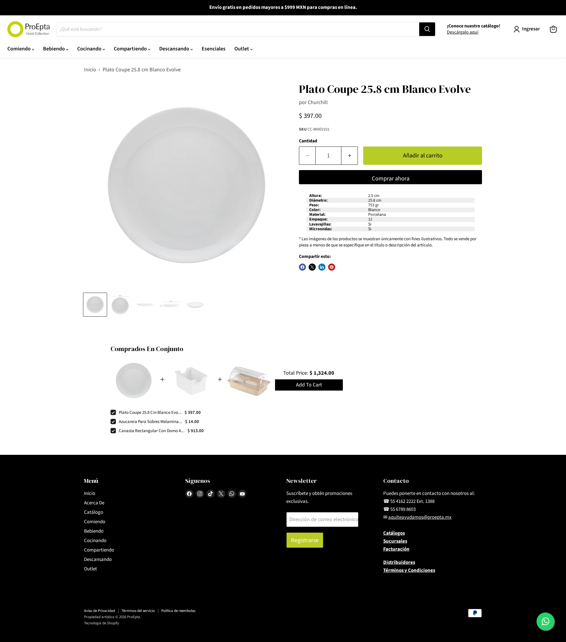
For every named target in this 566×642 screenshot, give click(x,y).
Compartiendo (131, 48)
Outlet (242, 48)
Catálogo (93, 512)
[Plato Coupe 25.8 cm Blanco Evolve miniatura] (95, 304)
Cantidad (308, 141)
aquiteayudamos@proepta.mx (420, 517)
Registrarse (305, 540)
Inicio (90, 70)
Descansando (174, 48)
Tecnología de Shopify (101, 623)
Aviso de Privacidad (99, 610)
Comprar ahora (390, 178)
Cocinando (90, 48)
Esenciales (214, 48)
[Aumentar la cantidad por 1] (349, 155)
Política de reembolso (178, 610)
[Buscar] (427, 29)
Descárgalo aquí (462, 32)
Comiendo (19, 48)
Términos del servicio (138, 610)
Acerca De (94, 502)
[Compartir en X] (312, 267)
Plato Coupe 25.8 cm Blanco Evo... (150, 412)
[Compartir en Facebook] (302, 267)
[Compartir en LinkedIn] (321, 267)
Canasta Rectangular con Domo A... (152, 431)
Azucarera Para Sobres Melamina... (150, 422)
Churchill (318, 102)
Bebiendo (54, 48)
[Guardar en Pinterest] (331, 267)
